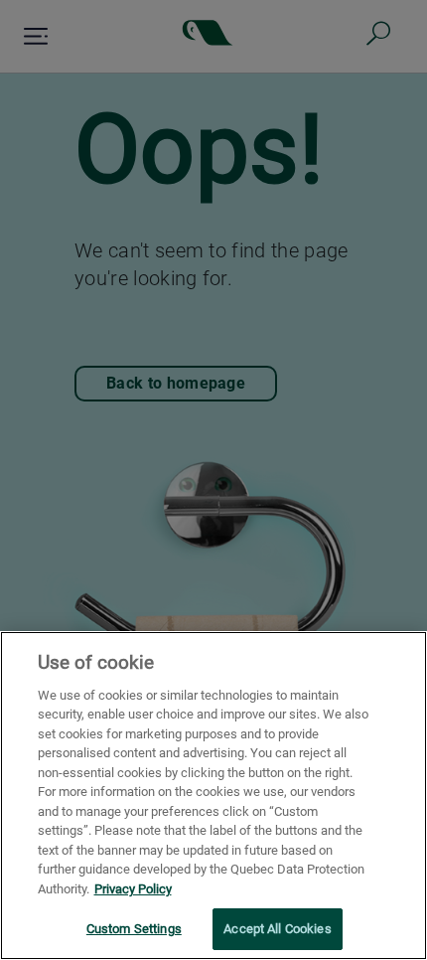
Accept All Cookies (277, 928)
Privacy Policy (133, 888)
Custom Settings (134, 928)
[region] (213, 795)
